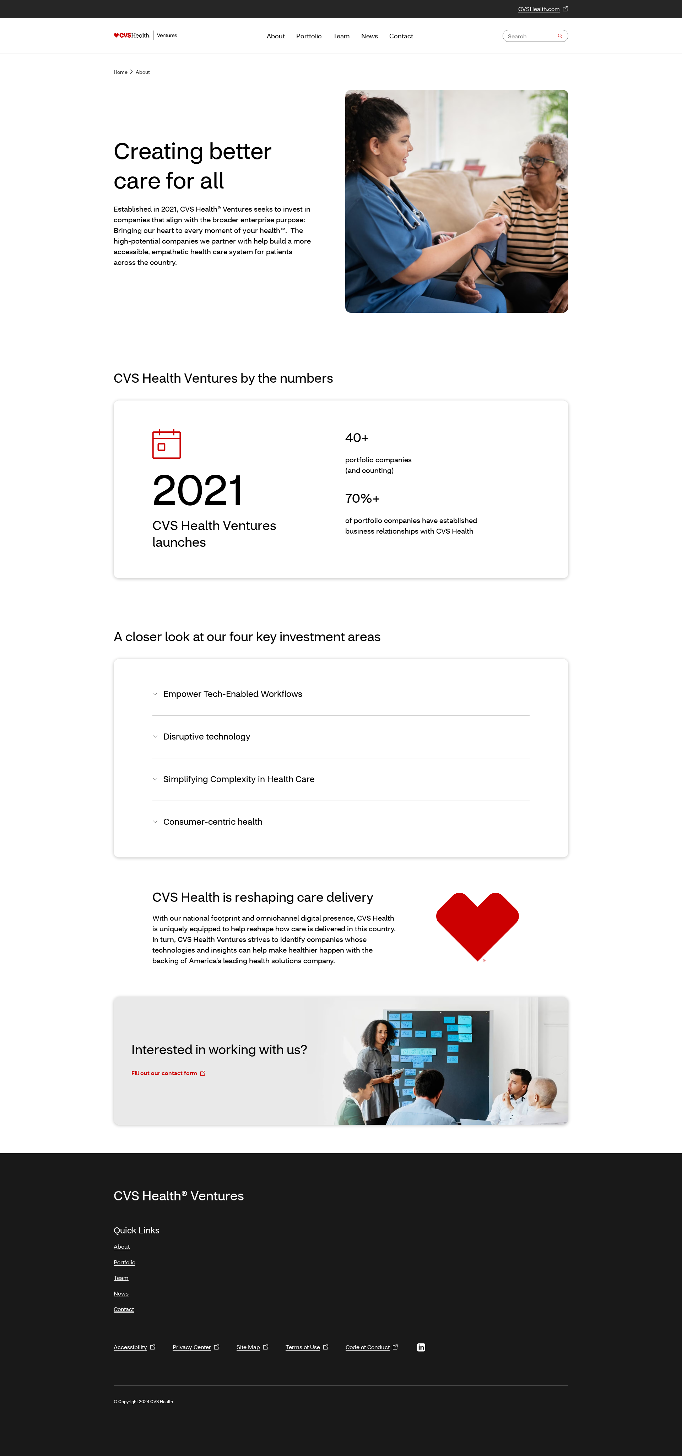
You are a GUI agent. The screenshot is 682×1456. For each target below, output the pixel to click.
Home (121, 72)
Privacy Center (192, 1347)
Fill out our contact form (164, 1072)
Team (121, 1277)
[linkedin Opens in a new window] (421, 1347)
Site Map (248, 1347)
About (143, 72)
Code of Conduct (368, 1347)
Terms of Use (303, 1347)
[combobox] (535, 36)
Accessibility (130, 1347)
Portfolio (124, 1262)
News (121, 1293)
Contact (124, 1309)
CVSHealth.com (539, 8)
